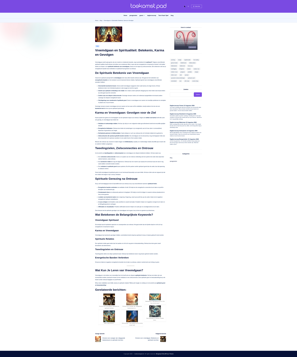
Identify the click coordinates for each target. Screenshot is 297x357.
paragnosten (173, 161)
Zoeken (185, 89)
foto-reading (196, 59)
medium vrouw (174, 72)
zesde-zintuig (195, 81)
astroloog (173, 59)
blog (97, 46)
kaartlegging (173, 68)
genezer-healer (174, 62)
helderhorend (183, 62)
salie (181, 75)
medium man (196, 68)
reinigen (196, 72)
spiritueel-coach (191, 78)
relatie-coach (174, 75)
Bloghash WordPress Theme (164, 354)
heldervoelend (192, 62)
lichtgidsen (181, 68)
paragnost (182, 72)
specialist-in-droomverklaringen (178, 78)
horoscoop (190, 65)
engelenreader (187, 59)
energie (179, 59)
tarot (180, 81)
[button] (196, 6)
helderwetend (174, 65)
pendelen (190, 72)
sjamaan (186, 75)
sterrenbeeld (173, 81)
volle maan (186, 81)
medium (189, 68)
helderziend (182, 65)
